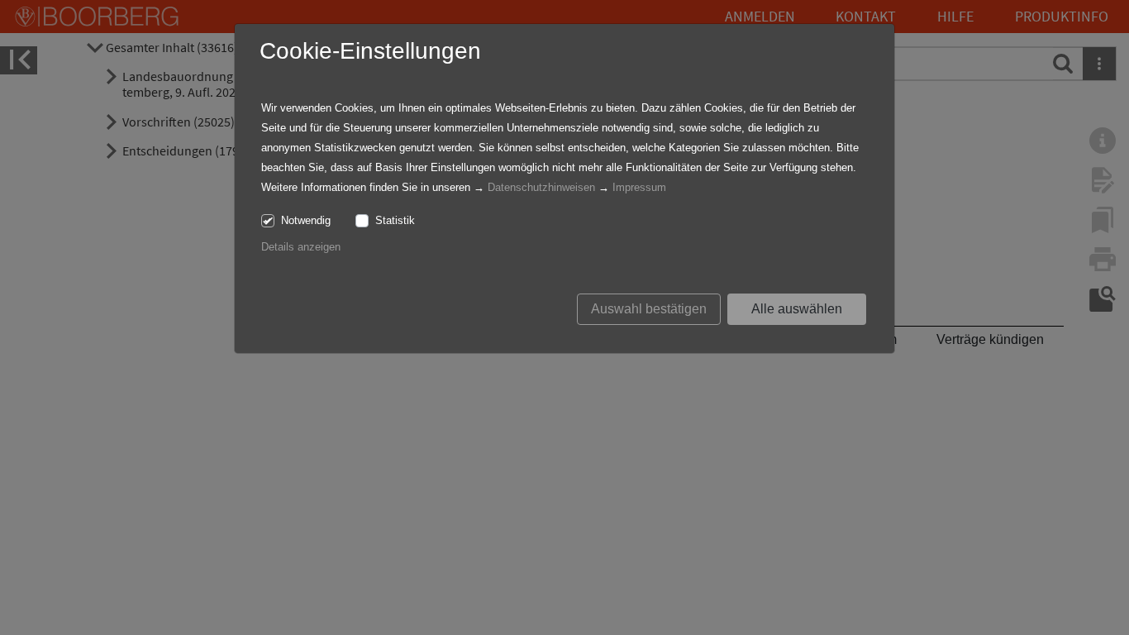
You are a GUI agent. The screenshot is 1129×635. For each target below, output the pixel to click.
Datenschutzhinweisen (541, 187)
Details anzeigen (301, 247)
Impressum (639, 187)
